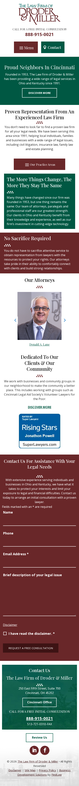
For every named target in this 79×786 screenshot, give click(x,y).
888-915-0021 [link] (39, 34)
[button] (26, 47)
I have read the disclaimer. (31, 633)
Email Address (16, 554)
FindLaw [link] (56, 774)
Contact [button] (54, 47)
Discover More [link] (39, 93)
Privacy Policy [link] (47, 770)
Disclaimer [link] (14, 770)
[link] (40, 24)
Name (8, 512)
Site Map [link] (30, 770)
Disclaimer (10, 625)
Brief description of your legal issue (32, 575)
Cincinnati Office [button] (39, 702)
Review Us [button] (39, 737)
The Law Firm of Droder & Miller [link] (37, 761)
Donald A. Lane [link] (39, 344)
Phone (8, 533)
